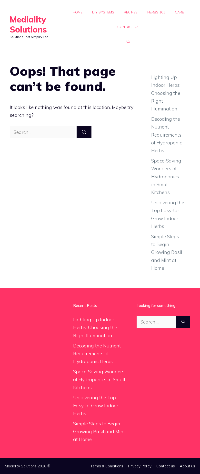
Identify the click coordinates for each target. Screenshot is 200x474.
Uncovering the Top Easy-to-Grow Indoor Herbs (95, 405)
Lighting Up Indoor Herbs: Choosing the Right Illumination (165, 93)
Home (77, 12)
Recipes (131, 12)
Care (179, 12)
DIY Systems (103, 12)
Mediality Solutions (28, 24)
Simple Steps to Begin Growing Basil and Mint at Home (166, 252)
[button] (128, 41)
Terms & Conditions (106, 466)
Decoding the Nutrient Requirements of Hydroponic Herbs (166, 134)
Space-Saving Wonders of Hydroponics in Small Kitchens (166, 176)
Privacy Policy (139, 466)
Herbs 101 (156, 12)
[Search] (84, 132)
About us (187, 466)
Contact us (128, 27)
